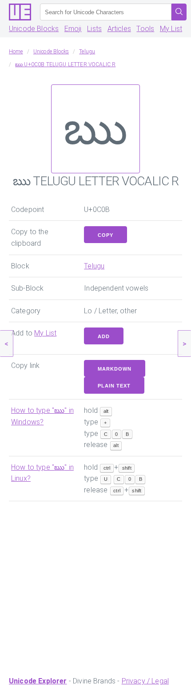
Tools (145, 28)
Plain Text (114, 385)
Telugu (94, 266)
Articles (119, 28)
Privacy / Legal (145, 681)
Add (104, 336)
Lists (94, 28)
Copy (105, 235)
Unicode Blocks (34, 28)
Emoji (73, 28)
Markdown (114, 368)
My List (171, 28)
